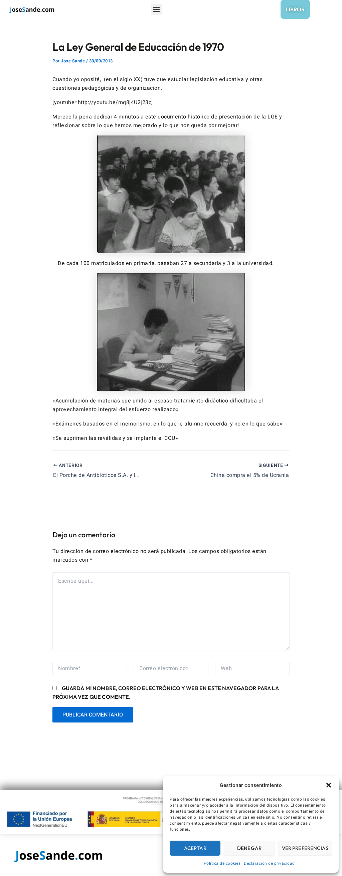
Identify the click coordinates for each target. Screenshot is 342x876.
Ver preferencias (305, 848)
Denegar (249, 848)
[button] (328, 785)
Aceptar (195, 848)
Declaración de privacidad (269, 863)
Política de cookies (222, 863)
